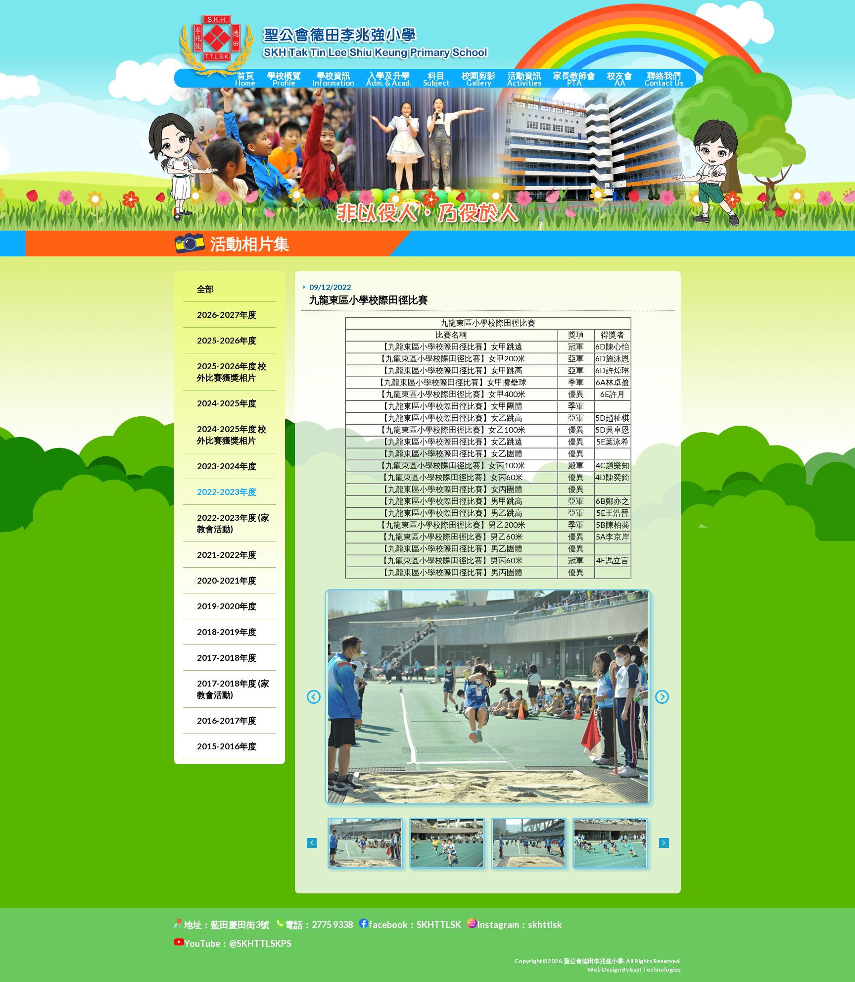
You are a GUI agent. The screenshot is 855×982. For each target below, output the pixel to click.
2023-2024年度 (226, 466)
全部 (205, 289)
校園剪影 (478, 78)
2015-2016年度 (226, 746)
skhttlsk (545, 924)
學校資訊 (333, 78)
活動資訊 (524, 78)
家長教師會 (574, 78)
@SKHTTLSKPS (260, 943)
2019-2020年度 (226, 606)
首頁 (245, 78)
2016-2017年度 (226, 720)
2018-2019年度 (226, 632)
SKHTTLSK (439, 924)
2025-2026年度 (226, 340)
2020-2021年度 (226, 580)
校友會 (619, 78)
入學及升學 (388, 78)
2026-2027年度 (226, 314)
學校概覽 (284, 78)
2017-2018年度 (226, 657)
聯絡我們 (663, 78)
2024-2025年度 (226, 403)
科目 (436, 78)
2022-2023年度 (226, 492)
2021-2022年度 (226, 554)
